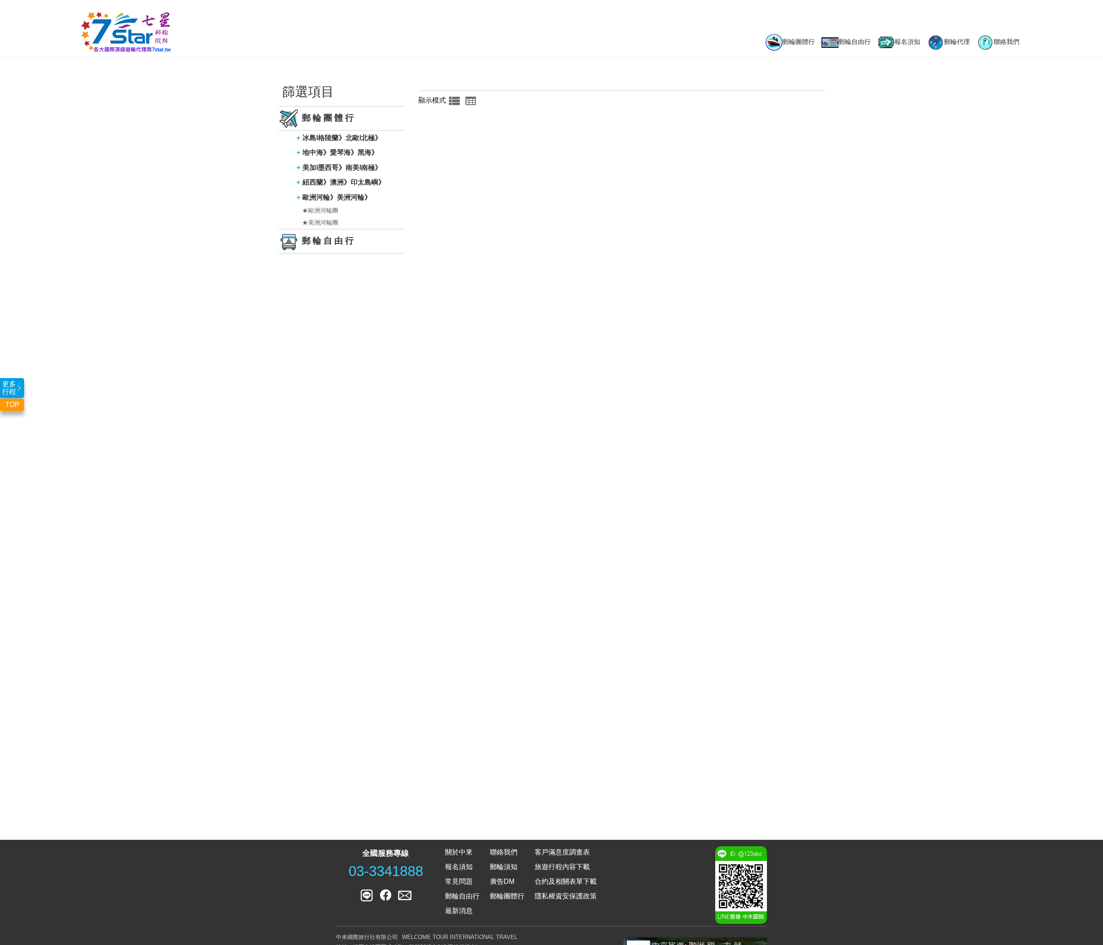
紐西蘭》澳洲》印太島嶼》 (343, 182)
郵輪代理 (957, 41)
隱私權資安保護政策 (566, 896)
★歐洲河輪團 (320, 210)
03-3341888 (386, 871)
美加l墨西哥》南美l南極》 (342, 167)
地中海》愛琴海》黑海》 (340, 152)
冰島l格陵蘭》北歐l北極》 (342, 137)
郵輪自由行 (854, 41)
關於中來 (459, 852)
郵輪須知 (503, 866)
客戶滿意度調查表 (562, 852)
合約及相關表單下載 (566, 881)
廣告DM (502, 881)
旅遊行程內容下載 (562, 866)
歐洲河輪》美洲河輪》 (336, 197)
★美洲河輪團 (320, 222)
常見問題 (459, 881)
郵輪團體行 (798, 41)
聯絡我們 (1006, 41)
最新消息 (459, 910)
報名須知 (907, 41)
